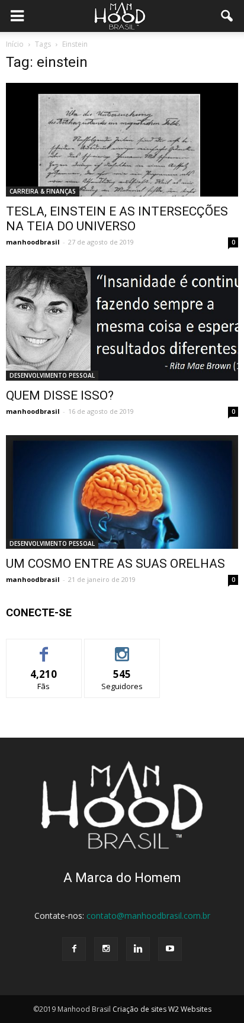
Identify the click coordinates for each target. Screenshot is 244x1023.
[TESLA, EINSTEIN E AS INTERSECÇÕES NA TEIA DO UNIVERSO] (122, 140)
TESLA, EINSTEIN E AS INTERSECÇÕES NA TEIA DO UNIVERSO (117, 218)
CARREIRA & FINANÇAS (42, 191)
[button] (227, 16)
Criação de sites (139, 1009)
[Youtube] (170, 949)
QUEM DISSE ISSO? (60, 395)
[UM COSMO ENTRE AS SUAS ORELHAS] (122, 492)
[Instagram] (106, 949)
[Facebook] (74, 949)
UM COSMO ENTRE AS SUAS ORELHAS (115, 563)
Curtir (44, 648)
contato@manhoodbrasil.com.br (148, 915)
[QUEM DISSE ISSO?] (122, 323)
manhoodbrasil (33, 241)
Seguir (122, 648)
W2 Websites (189, 1009)
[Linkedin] (138, 949)
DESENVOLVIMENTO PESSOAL (52, 375)
